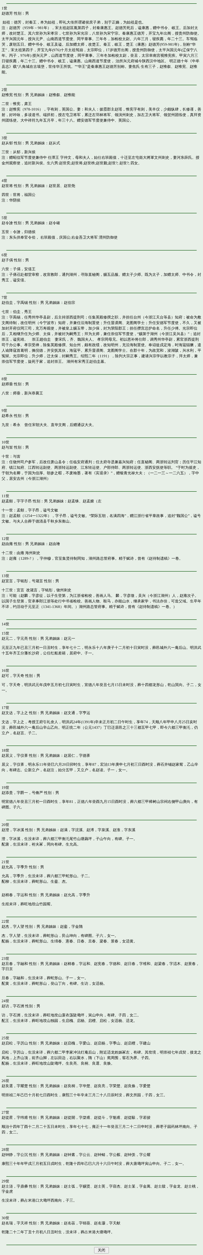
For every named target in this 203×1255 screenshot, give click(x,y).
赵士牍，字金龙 (167, 1186)
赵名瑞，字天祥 (15, 1223)
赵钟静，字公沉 (15, 1155)
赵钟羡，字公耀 (137, 1155)
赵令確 (54, 223)
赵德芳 (7, 13)
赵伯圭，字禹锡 (15, 303)
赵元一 (69, 638)
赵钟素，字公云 (77, 1155)
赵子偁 (7, 260)
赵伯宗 (69, 303)
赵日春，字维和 (137, 964)
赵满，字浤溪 (71, 830)
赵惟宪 (7, 95)
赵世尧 (69, 186)
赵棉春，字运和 (15, 895)
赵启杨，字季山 (107, 1043)
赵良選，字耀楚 (15, 1086)
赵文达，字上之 (15, 713)
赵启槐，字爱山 (77, 1043)
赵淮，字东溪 (124, 830)
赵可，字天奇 (13, 676)
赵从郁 (7, 143)
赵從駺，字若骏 (137, 1117)
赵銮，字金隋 (71, 926)
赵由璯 (54, 544)
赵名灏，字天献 (107, 1223)
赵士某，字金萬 (137, 1186)
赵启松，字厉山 (15, 1043)
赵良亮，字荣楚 (107, 1086)
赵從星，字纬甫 (15, 1117)
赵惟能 (69, 95)
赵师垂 (7, 384)
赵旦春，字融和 (15, 964)
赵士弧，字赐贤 (77, 1186)
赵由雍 (7, 544)
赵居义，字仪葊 (15, 755)
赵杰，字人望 (13, 926)
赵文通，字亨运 (77, 713)
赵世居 (54, 186)
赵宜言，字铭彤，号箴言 (22, 581)
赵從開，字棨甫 (77, 1117)
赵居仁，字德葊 (77, 755)
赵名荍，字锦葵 (77, 1223)
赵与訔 (7, 447)
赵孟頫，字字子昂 (17, 501)
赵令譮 (7, 223)
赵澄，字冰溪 (13, 830)
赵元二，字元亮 (15, 638)
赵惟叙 (54, 95)
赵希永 (7, 416)
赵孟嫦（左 (92, 501)
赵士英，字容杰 (107, 1186)
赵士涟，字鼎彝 (15, 1186)
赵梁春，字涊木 (167, 964)
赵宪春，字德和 (107, 964)
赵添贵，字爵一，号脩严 (22, 793)
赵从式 (54, 143)
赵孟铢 (73, 501)
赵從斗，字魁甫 (107, 1117)
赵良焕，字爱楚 (137, 1086)
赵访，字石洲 (13, 1006)
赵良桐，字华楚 (77, 1086)
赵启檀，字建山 (137, 1043)
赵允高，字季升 (15, 867)
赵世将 (7, 186)
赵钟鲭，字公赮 (107, 1155)
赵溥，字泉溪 (97, 830)
